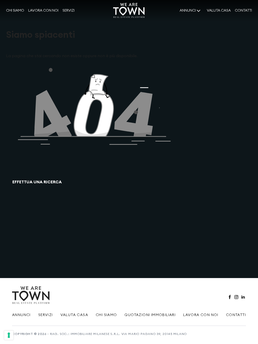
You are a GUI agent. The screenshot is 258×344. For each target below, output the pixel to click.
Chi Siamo (106, 315)
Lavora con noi (43, 10)
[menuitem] (15, 10)
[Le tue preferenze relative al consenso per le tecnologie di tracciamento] (9, 335)
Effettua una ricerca (37, 181)
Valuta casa (219, 10)
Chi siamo (15, 10)
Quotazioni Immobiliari (150, 315)
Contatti (243, 10)
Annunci (188, 10)
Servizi (68, 10)
